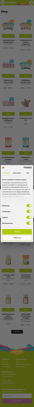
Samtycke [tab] (6, 173)
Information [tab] (17, 173)
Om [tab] (28, 173)
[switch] (29, 211)
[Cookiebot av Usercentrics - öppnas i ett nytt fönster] (24, 167)
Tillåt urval (17, 238)
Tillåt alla (17, 232)
